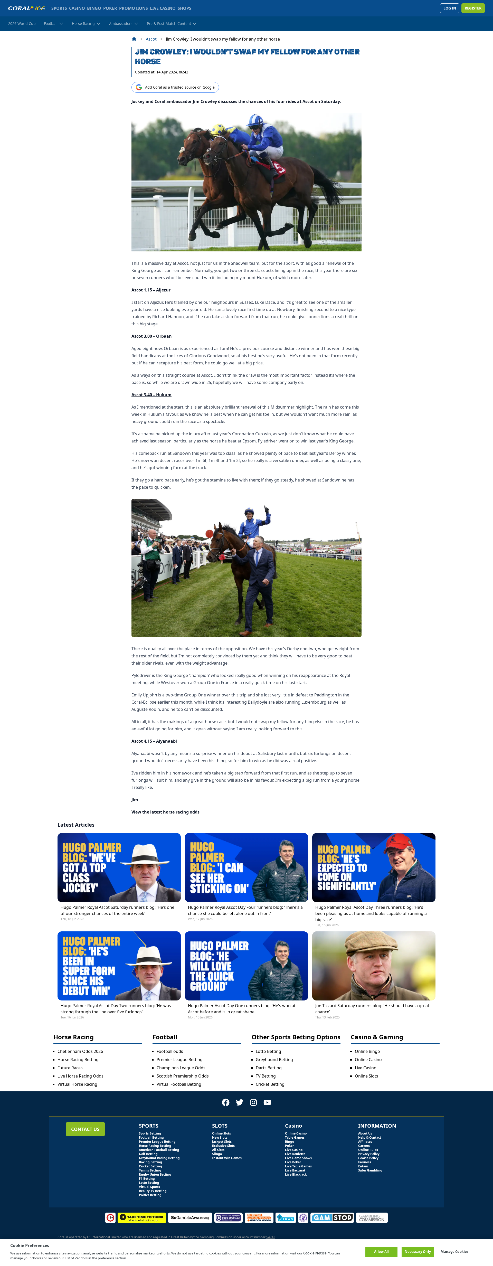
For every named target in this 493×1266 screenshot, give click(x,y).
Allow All (381, 1251)
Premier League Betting (180, 1059)
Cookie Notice (315, 1253)
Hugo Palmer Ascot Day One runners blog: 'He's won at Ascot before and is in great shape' (242, 1009)
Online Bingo (367, 1051)
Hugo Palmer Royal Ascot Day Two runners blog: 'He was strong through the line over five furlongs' (116, 1009)
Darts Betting (269, 1068)
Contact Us (85, 1129)
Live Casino (365, 1068)
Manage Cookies (454, 1251)
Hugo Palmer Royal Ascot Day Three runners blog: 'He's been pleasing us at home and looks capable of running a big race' (371, 913)
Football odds (170, 1051)
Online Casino (368, 1059)
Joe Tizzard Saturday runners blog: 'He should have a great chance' (372, 1009)
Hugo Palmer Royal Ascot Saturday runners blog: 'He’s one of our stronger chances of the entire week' (117, 910)
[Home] (134, 39)
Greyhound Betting (274, 1059)
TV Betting (266, 1076)
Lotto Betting (268, 1051)
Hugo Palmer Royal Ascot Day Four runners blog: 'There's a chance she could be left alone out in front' (245, 910)
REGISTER (473, 8)
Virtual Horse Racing (77, 1084)
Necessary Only (418, 1251)
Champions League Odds (181, 1068)
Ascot (151, 39)
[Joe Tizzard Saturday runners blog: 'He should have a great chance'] (373, 965)
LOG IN (449, 8)
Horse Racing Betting (78, 1059)
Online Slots (366, 1076)
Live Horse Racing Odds (80, 1076)
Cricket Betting (270, 1084)
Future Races (70, 1068)
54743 (270, 1237)
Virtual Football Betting (179, 1084)
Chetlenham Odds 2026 (80, 1051)
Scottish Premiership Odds (183, 1076)
